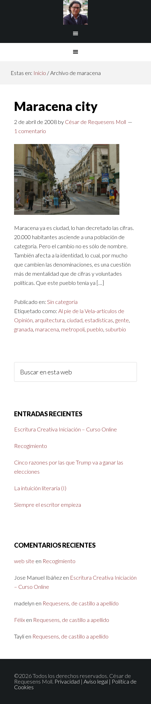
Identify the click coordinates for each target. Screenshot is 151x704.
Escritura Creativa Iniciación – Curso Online (65, 429)
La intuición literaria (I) (40, 488)
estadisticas (99, 320)
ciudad (75, 320)
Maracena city (56, 106)
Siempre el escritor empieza (47, 504)
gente (122, 320)
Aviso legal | (98, 681)
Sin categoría (62, 301)
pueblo (95, 329)
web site (24, 560)
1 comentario (30, 130)
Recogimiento (30, 445)
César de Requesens (76, 12)
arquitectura (50, 320)
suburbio (115, 329)
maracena (47, 329)
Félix (19, 619)
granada (23, 329)
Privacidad (67, 681)
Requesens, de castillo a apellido (80, 603)
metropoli (73, 329)
